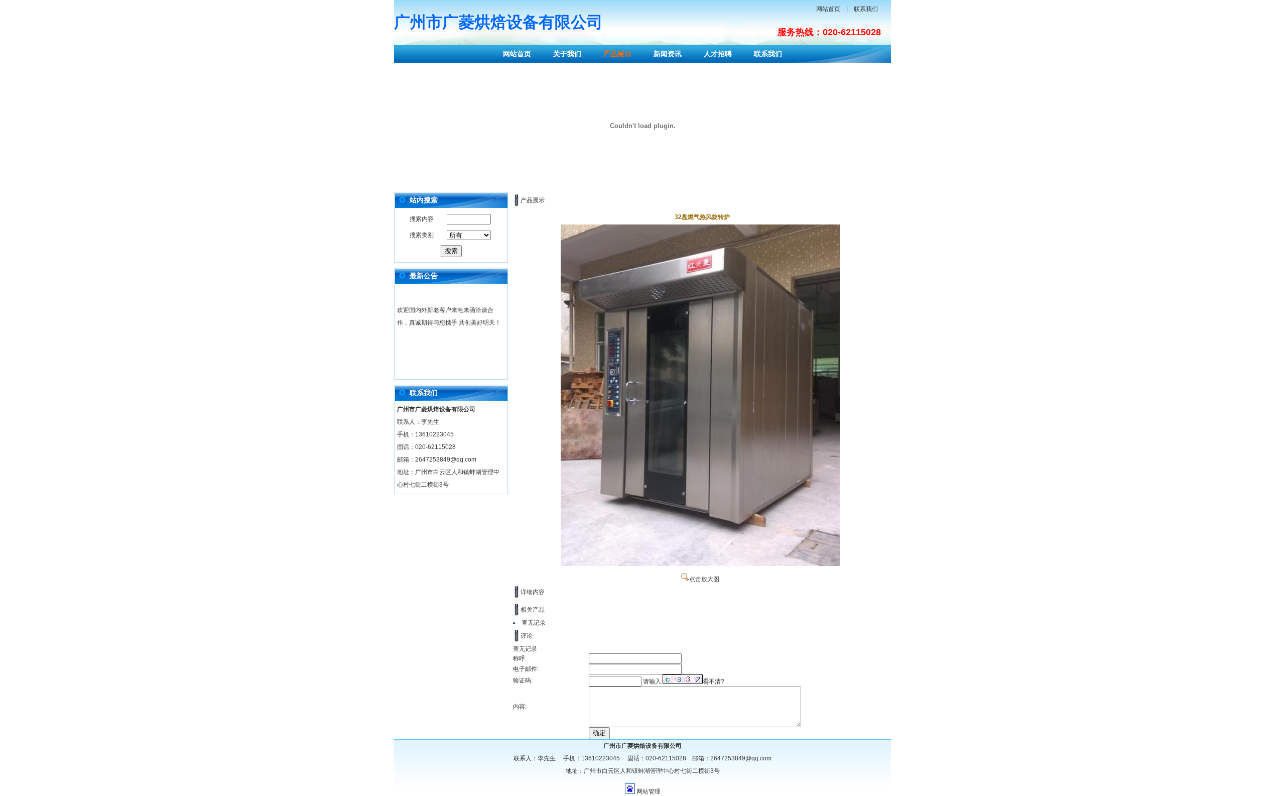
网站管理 (648, 791)
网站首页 (828, 9)
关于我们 (567, 54)
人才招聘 (718, 54)
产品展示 (617, 54)
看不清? (713, 681)
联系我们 (866, 9)
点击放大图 (704, 579)
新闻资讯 (668, 54)
